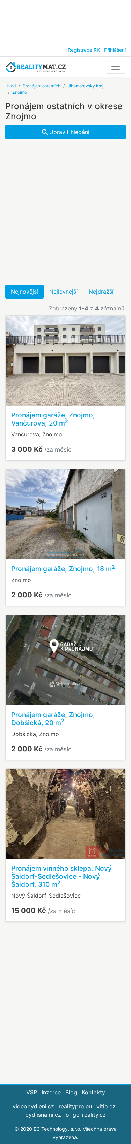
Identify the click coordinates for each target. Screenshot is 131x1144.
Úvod (10, 86)
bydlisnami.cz (43, 1114)
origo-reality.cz (86, 1114)
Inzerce (51, 1092)
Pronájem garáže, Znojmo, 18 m (63, 568)
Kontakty (93, 1092)
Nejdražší (101, 291)
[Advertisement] (65, 21)
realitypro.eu (75, 1106)
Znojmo (19, 92)
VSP (31, 1092)
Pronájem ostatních (41, 86)
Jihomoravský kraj (85, 86)
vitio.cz (106, 1106)
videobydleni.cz (33, 1106)
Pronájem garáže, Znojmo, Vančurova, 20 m (53, 419)
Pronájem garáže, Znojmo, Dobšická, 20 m (53, 718)
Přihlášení (115, 50)
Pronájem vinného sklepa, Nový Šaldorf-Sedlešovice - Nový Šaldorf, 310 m (61, 876)
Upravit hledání (68, 131)
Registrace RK (84, 50)
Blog (71, 1092)
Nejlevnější (63, 291)
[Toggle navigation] (115, 67)
